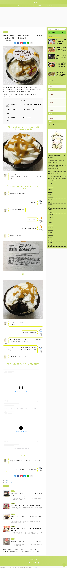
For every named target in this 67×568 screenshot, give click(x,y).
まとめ (8, 120)
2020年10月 (50, 214)
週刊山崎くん (52, 118)
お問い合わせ (49, 5)
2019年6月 (50, 237)
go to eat (52, 91)
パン (51, 105)
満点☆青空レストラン (54, 115)
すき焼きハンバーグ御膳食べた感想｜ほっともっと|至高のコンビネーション (24, 549)
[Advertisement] (33, 17)
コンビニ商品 (52, 99)
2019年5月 (50, 240)
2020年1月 (50, 222)
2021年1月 (50, 207)
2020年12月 (50, 209)
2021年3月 (50, 202)
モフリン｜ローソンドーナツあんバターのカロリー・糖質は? (25, 505)
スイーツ (6, 480)
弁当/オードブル (53, 107)
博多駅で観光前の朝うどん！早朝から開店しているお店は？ (61, 74)
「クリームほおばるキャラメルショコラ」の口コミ (18, 117)
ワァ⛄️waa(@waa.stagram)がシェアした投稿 (21, 448)
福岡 (51, 86)
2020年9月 (50, 217)
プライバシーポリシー (33, 559)
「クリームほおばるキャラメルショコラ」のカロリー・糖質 (20, 109)
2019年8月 (50, 232)
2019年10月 (50, 227)
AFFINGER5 (34, 567)
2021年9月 (50, 187)
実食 (7, 113)
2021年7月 (50, 192)
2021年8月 (50, 189)
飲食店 (51, 110)
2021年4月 (50, 199)
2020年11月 (50, 212)
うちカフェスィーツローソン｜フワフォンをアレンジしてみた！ (26, 541)
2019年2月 (50, 245)
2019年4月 (50, 242)
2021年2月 (50, 204)
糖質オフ (52, 102)
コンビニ (6, 482)
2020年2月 (50, 219)
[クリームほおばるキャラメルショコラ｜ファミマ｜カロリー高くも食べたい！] (24, 43)
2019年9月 (50, 230)
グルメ (28, 5)
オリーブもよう (33, 2)
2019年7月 (50, 235)
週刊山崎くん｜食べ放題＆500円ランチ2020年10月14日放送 (61, 49)
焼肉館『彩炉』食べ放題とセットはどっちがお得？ (61, 57)
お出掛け (17, 5)
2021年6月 (50, 194)
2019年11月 (50, 224)
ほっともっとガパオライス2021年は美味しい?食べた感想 (61, 41)
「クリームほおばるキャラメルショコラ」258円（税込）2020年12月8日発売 (23, 105)
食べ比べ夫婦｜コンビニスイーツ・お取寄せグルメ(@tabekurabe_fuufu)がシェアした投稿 (23, 408)
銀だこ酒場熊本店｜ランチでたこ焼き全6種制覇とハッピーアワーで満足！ (23, 551)
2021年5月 (50, 197)
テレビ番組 (39, 5)
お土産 (51, 94)
